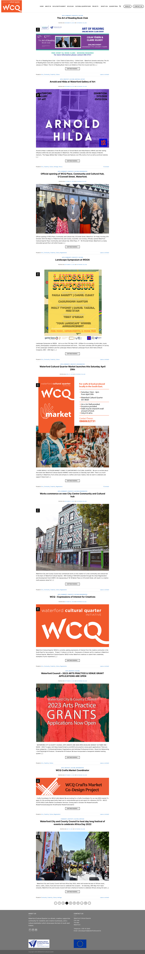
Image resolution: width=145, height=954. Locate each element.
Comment (106, 166)
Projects (95, 6)
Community (68, 15)
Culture (81, 15)
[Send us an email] (36, 929)
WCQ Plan (70, 6)
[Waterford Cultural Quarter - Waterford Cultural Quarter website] (19, 6)
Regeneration (83, 171)
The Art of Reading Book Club (72, 18)
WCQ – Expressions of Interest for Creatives (72, 596)
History (82, 79)
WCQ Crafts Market (59, 6)
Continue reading (72, 68)
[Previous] (55, 903)
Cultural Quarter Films (83, 6)
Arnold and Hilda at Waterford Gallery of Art (72, 81)
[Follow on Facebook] (30, 929)
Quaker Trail (113, 6)
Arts (63, 15)
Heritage (77, 79)
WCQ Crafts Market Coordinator (72, 770)
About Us (48, 6)
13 (85, 903)
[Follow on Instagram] (33, 929)
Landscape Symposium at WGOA (72, 259)
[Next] (89, 903)
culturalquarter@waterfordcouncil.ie (89, 931)
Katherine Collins (81, 22)
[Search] (120, 6)
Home (42, 6)
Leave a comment (104, 74)
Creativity (75, 15)
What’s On (104, 6)
